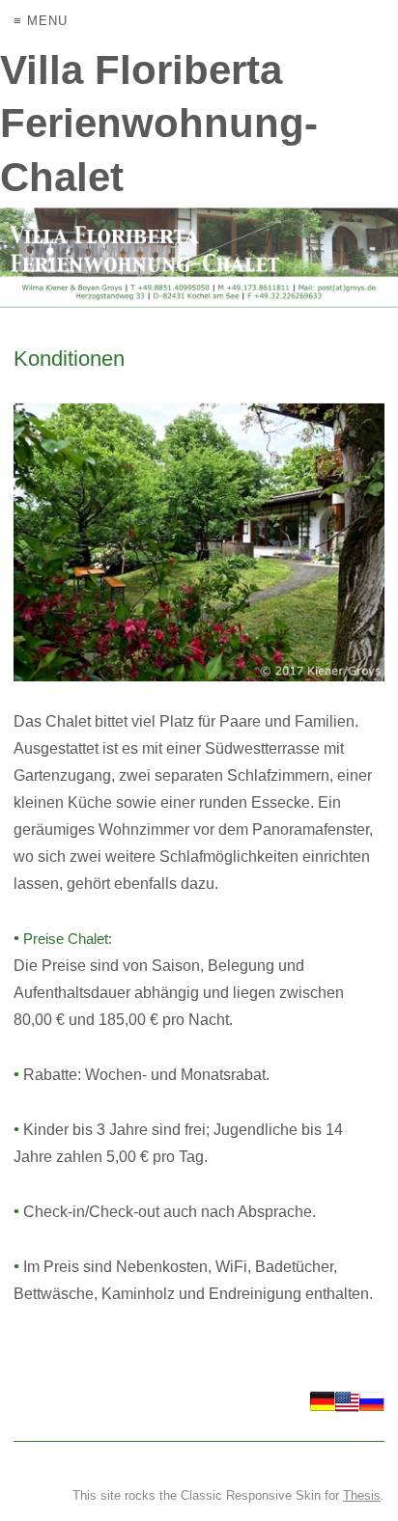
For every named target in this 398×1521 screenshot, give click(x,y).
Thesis (362, 1495)
